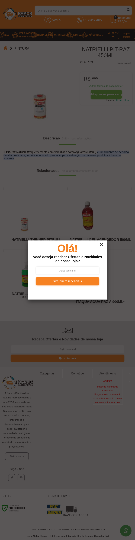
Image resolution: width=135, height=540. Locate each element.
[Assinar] (67, 281)
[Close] (103, 245)
